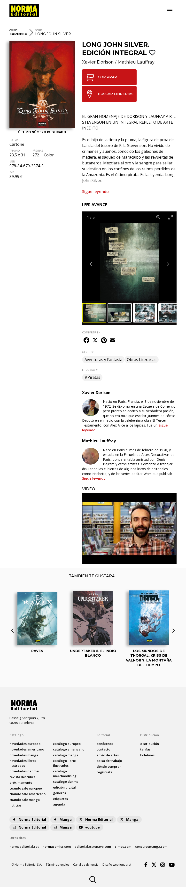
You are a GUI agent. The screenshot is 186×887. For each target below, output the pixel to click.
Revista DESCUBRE (22, 777)
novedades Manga (23, 755)
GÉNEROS (88, 352)
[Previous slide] (92, 264)
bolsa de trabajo (109, 760)
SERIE (39, 30)
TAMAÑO (14, 150)
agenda (59, 804)
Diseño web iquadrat (116, 865)
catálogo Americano (68, 749)
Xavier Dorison (98, 62)
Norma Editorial (32, 819)
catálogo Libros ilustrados (64, 763)
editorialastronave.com (93, 846)
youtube (92, 827)
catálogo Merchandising (65, 773)
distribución (149, 744)
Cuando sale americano (27, 794)
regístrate (104, 772)
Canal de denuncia (86, 865)
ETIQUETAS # (89, 369)
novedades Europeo (24, 744)
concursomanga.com (151, 846)
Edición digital (64, 787)
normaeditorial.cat (24, 846)
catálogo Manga (65, 755)
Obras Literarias (141, 359)
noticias (15, 805)
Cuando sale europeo (25, 788)
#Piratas (92, 377)
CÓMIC (13, 30)
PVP (11, 172)
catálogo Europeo (67, 744)
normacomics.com (57, 846)
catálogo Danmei (66, 781)
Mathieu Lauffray (136, 62)
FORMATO (15, 140)
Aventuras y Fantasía (103, 359)
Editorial (103, 735)
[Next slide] (167, 264)
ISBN (12, 161)
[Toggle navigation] (170, 11)
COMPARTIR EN (91, 332)
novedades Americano (26, 749)
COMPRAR (107, 77)
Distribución (149, 735)
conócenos (105, 744)
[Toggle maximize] (170, 217)
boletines (147, 755)
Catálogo (16, 735)
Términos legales (57, 865)
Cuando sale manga (24, 800)
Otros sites (17, 838)
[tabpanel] (129, 528)
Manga (66, 819)
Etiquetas (60, 799)
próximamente (20, 782)
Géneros (59, 793)
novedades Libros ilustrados (22, 763)
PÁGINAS (37, 150)
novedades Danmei (24, 771)
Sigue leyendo (95, 191)
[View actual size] (158, 217)
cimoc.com (123, 846)
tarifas (145, 749)
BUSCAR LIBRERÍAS (115, 94)
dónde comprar (109, 766)
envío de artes (108, 755)
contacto (103, 749)
